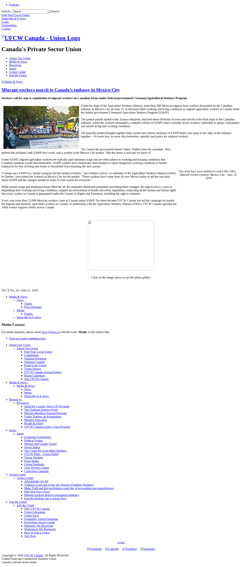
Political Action (33, 440)
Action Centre (17, 72)
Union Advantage (34, 512)
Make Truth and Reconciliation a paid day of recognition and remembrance (69, 488)
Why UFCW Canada (37, 508)
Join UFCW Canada (36, 379)
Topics (28, 303)
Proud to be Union (35, 365)
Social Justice (32, 447)
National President (35, 358)
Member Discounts (35, 420)
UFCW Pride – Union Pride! (41, 454)
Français (14, 4)
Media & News (18, 61)
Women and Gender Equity (40, 443)
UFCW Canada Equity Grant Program (47, 426)
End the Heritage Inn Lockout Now (45, 498)
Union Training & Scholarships (42, 416)
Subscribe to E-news (29, 317)
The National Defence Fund (41, 409)
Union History (32, 368)
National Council (34, 362)
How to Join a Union (36, 532)
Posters (28, 313)
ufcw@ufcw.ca (50, 332)
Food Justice (31, 461)
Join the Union (18, 75)
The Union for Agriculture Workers (45, 450)
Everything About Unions (39, 522)
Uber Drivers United (36, 467)
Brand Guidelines (34, 375)
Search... (7, 11)
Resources (15, 65)
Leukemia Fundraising (37, 437)
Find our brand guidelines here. (27, 338)
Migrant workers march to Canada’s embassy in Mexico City (61, 89)
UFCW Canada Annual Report (42, 372)
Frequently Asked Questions (41, 519)
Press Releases (33, 307)
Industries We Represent (38, 525)
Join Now (30, 536)
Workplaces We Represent (40, 529)
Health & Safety (33, 423)
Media (20, 310)
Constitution (31, 355)
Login (121, 542)
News (20, 300)
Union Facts (31, 515)
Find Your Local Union (38, 351)
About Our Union (19, 58)
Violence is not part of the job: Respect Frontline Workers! (59, 484)
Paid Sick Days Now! (37, 491)
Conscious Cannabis (36, 471)
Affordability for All (36, 481)
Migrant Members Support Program (45, 413)
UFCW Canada (33, 555)
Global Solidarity (34, 464)
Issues (12, 68)
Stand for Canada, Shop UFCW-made (47, 406)
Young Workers (33, 457)
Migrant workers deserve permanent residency (51, 495)
